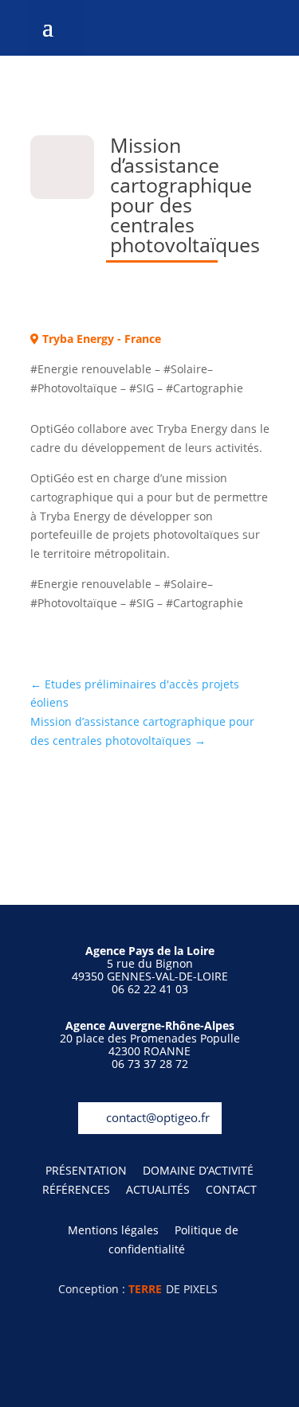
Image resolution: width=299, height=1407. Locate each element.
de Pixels (173, 1288)
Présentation (86, 1170)
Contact (231, 1189)
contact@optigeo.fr (158, 1117)
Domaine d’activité (198, 1170)
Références (76, 1189)
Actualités (158, 1189)
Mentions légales (113, 1229)
